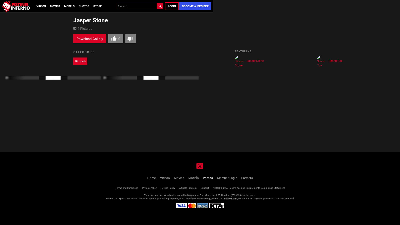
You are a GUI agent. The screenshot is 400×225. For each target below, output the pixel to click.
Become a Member (195, 6)
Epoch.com (124, 198)
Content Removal (285, 198)
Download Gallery (89, 38)
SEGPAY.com (230, 198)
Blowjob (80, 61)
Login (172, 6)
